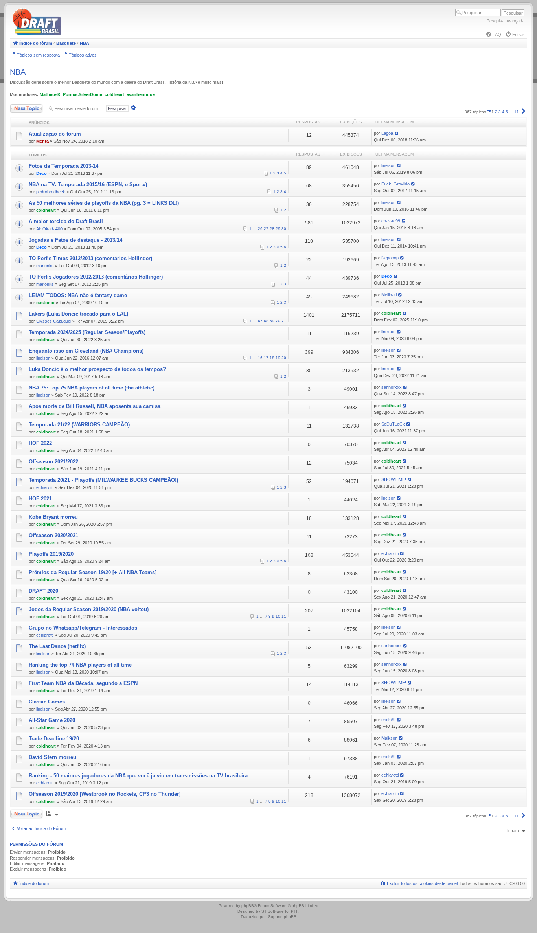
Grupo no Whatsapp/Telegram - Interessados (83, 628)
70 (278, 321)
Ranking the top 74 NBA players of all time (80, 665)
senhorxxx (391, 387)
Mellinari (389, 294)
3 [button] (499, 112)
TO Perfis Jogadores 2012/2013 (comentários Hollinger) (96, 277)
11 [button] (516, 112)
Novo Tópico (21, 107)
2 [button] (496, 112)
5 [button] (507, 112)
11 (283, 616)
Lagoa (387, 133)
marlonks (45, 265)
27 (266, 228)
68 (266, 321)
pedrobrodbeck (50, 191)
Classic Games (47, 702)
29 (278, 228)
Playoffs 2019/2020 (51, 554)
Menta (42, 141)
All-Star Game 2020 (52, 720)
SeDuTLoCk (393, 424)
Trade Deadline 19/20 (54, 739)
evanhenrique (141, 94)
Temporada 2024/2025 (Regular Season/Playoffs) (87, 332)
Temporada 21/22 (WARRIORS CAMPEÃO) (79, 425)
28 (272, 228)
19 (278, 358)
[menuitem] (493, 34)
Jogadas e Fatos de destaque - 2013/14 (75, 240)
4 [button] (503, 112)
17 (266, 358)
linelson (388, 165)
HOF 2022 (40, 443)
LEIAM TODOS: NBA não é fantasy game (78, 295)
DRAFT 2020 (43, 591)
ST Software (272, 911)
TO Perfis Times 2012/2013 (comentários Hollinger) (90, 258)
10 (278, 616)
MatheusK (50, 94)
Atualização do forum (55, 134)
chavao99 (390, 221)
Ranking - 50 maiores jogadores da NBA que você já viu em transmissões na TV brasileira (138, 776)
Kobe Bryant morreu (53, 517)
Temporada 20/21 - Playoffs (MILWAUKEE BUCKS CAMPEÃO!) (103, 480)
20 (283, 358)
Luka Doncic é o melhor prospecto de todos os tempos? (97, 369)
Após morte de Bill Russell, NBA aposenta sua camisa (94, 406)
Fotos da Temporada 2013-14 (63, 166)
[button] (488, 112)
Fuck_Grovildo (395, 184)
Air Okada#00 (49, 228)
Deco (41, 173)
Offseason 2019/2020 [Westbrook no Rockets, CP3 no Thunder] (104, 794)
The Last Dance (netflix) (57, 646)
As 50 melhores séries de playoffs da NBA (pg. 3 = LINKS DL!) (104, 203)
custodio (45, 302)
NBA (18, 72)
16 (260, 358)
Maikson (389, 738)
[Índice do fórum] (71, 33)
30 (283, 228)
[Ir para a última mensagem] (396, 133)
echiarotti (44, 487)
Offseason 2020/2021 (53, 535)
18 (272, 358)
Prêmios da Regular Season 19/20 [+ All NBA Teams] (92, 572)
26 (260, 228)
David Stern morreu (52, 757)
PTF (294, 911)
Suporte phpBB (282, 917)
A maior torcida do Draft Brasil (66, 221)
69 (272, 321)
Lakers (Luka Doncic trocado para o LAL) (78, 314)
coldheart (114, 94)
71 (283, 321)
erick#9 (388, 719)
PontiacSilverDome (82, 94)
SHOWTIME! (393, 479)
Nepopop (390, 257)
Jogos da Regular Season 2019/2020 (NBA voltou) (89, 609)
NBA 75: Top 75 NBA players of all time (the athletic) (91, 388)
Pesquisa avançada (505, 20)
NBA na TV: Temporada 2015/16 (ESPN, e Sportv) (88, 184)
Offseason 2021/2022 (53, 462)
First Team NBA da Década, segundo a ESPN (83, 683)
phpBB (247, 906)
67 (260, 321)
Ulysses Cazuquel (53, 321)
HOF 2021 (40, 498)
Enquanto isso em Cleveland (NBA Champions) (86, 351)
